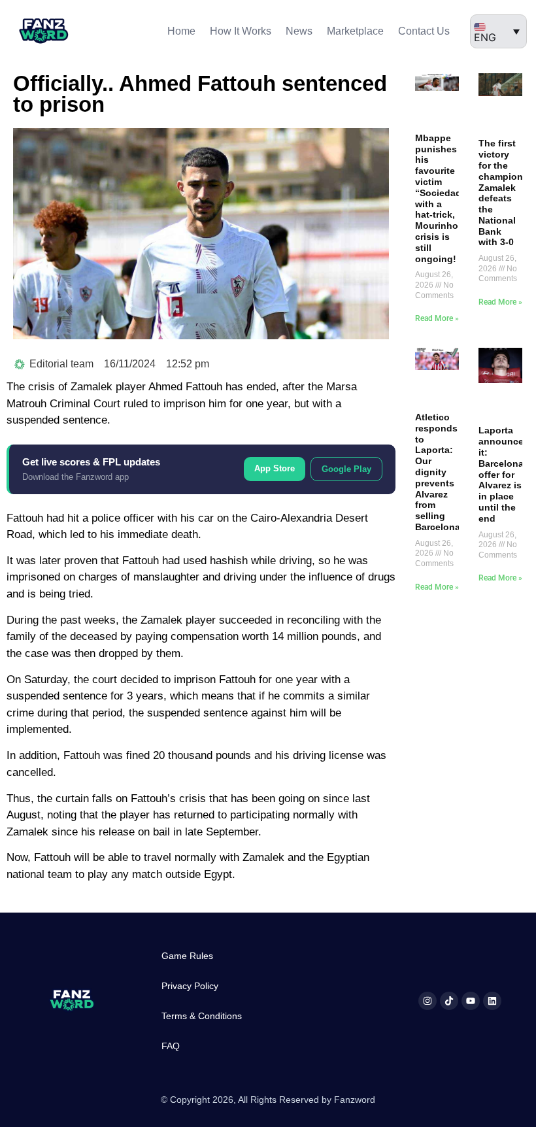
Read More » (437, 318)
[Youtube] (470, 1001)
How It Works (240, 31)
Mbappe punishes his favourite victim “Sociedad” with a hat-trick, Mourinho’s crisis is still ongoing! (440, 198)
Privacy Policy (189, 986)
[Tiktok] (449, 1001)
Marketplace (355, 31)
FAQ (170, 1046)
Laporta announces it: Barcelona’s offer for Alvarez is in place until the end (504, 474)
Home (181, 31)
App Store (274, 468)
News (299, 31)
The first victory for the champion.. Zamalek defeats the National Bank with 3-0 (503, 192)
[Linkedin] (492, 1001)
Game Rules (187, 955)
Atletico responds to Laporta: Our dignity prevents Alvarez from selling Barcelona (437, 472)
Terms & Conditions (201, 1016)
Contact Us (424, 31)
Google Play (346, 469)
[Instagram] (427, 1001)
